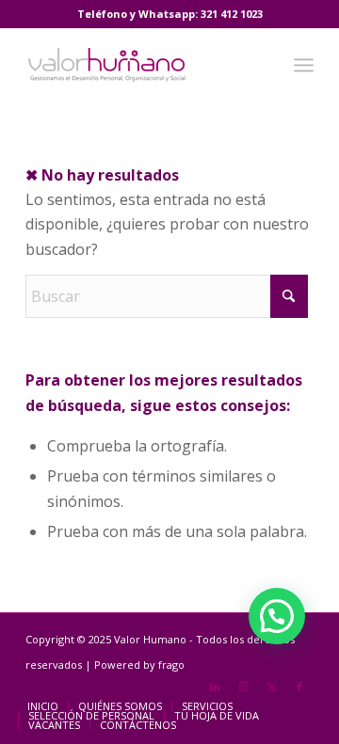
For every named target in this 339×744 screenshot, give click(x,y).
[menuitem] (304, 64)
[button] (277, 616)
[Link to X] (271, 687)
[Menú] (304, 64)
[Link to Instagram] (243, 687)
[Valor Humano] (140, 65)
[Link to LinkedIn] (215, 687)
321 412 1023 (232, 14)
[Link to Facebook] (299, 687)
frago (171, 664)
